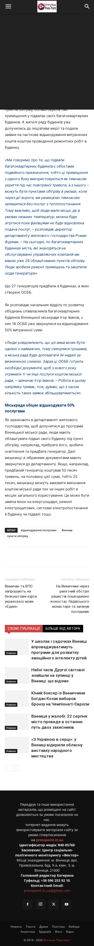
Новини (11, 653)
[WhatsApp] (69, 557)
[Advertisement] (47, 62)
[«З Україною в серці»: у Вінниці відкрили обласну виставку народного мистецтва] (17, 745)
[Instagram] (40, 904)
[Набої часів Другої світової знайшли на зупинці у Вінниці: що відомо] (17, 675)
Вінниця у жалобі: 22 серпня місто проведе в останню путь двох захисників (59, 722)
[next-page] (16, 768)
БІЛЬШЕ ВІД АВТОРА (63, 628)
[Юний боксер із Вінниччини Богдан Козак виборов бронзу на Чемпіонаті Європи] (17, 698)
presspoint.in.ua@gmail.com (47, 890)
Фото (58, 932)
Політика (58, 927)
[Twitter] (36, 557)
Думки (43, 927)
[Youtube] (66, 904)
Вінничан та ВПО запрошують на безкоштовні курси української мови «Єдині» (21, 596)
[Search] (87, 6)
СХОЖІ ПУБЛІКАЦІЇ (24, 628)
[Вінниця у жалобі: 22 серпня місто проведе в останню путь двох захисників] (17, 721)
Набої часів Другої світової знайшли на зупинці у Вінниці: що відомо (58, 675)
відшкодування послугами (38, 530)
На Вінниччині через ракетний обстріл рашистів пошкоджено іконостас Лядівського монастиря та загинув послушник (69, 599)
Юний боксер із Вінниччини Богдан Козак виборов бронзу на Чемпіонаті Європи (60, 698)
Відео (70, 932)
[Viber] (58, 557)
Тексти (30, 927)
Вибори (74, 927)
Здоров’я (45, 932)
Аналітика (27, 932)
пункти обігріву (17, 536)
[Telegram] (47, 557)
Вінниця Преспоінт (57, 940)
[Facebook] (25, 557)
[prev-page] (8, 768)
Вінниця (67, 530)
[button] (8, 6)
